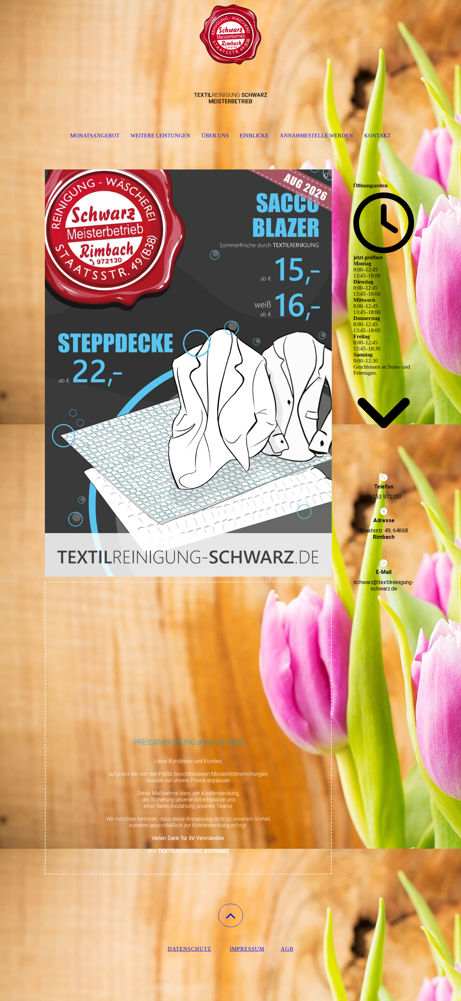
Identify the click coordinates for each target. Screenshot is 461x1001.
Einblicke (254, 135)
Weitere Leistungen (160, 135)
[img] (230, 34)
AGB (287, 949)
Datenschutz (189, 949)
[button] (230, 915)
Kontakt (377, 135)
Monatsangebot (94, 135)
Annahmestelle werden (316, 135)
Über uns (215, 135)
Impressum (247, 949)
